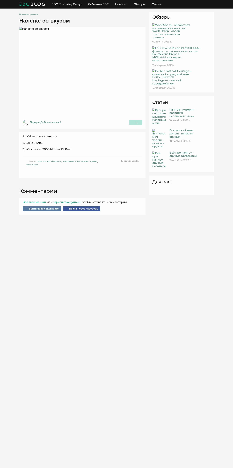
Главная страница (28, 14)
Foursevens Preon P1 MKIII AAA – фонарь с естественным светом (167, 58)
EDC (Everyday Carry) (67, 4)
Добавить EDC (98, 4)
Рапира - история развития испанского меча (181, 113)
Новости (121, 4)
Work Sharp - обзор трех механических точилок (166, 34)
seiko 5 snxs (32, 164)
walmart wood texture (49, 161)
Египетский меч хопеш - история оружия (181, 133)
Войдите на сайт (35, 202)
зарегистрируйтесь (66, 202)
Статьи (156, 4)
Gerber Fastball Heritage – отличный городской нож (166, 80)
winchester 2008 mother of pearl (80, 161)
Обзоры (139, 4)
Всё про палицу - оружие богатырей (183, 154)
